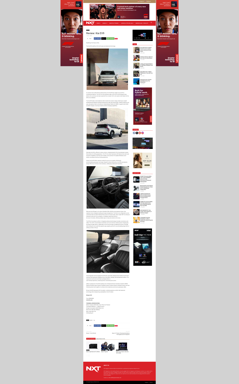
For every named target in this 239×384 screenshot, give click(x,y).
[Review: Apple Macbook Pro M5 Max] (93, 346)
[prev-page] (87, 355)
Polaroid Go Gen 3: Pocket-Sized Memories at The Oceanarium (146, 81)
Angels (105, 23)
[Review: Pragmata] (108, 346)
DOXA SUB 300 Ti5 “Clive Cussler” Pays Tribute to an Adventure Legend (146, 211)
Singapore (146, 382)
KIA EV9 (91, 320)
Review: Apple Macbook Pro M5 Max (93, 351)
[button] (151, 22)
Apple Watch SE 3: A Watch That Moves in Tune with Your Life (146, 73)
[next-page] (89, 355)
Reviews (88, 30)
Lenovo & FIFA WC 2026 (127, 23)
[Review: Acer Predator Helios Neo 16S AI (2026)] (123, 346)
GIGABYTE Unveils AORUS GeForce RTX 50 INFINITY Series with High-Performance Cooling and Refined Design (145, 179)
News (98, 23)
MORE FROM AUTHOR (100, 338)
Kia (94, 320)
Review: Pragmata (104, 351)
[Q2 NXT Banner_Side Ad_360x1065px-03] (71, 65)
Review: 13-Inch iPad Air (91, 333)
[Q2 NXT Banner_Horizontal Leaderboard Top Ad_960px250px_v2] (119, 19)
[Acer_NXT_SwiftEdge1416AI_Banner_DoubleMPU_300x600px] (142, 265)
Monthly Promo (113, 23)
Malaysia (151, 382)
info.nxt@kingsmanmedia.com (115, 377)
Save (116, 38)
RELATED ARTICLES (91, 338)
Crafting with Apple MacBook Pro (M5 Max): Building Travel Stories (146, 65)
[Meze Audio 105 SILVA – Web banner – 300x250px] (142, 167)
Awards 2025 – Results (142, 23)
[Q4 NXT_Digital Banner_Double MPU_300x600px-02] (142, 124)
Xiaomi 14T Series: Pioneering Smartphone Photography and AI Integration (121, 334)
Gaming (103, 350)
